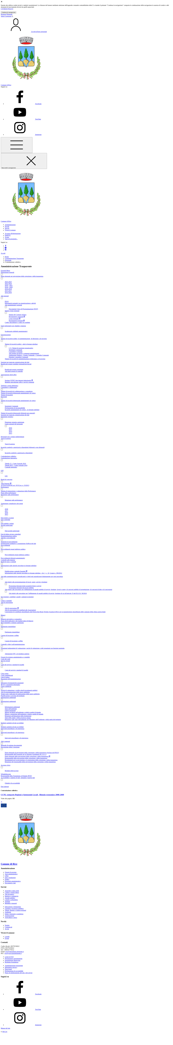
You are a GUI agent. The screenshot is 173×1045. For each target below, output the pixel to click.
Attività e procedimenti (8, 538)
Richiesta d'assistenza (11, 962)
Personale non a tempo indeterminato (12, 437)
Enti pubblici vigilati (7, 523)
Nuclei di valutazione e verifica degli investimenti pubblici (19, 690)
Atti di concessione (7, 602)
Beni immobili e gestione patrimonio (12, 623)
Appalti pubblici (10, 898)
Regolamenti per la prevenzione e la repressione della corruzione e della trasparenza (31, 760)
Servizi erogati (5, 661)
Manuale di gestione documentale (11, 745)
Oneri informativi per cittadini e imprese (13, 326)
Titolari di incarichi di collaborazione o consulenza (17, 391)
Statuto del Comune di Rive (17, 315)
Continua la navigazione (8, 12)
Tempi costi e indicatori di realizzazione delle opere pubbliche (20, 694)
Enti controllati (5, 520)
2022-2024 (8, 283)
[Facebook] (5, 246)
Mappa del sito (5, 1028)
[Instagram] (5, 250)
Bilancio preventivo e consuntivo (11, 619)
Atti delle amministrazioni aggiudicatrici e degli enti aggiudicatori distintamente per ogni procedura (32, 576)
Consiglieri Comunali (15, 351)
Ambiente (8, 912)
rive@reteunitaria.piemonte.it (14, 951)
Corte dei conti (5, 659)
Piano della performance (8, 493)
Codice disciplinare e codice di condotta (17, 322)
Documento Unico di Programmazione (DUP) (23, 309)
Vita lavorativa (9, 894)
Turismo (7, 901)
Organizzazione (6, 335)
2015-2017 (8, 291)
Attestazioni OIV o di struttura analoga (17, 654)
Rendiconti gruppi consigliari (14, 369)
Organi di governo (10, 872)
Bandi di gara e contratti (8, 562)
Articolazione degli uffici (9, 375)
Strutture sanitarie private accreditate (12, 723)
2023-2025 (8, 282)
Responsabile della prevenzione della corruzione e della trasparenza (26, 758)
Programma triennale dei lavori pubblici (21, 588)
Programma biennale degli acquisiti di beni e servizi (25, 586)
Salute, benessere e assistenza (14, 914)
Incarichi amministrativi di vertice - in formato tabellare (22, 410)
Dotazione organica (7, 417)
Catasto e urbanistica (11, 900)
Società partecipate (7, 525)
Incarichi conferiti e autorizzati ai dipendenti (18, 453)
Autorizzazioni (9, 916)
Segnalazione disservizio (12, 960)
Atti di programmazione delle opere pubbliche (15, 692)
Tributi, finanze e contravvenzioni (15, 910)
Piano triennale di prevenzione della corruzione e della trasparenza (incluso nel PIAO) (32, 752)
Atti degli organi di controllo (14, 371)
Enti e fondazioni (10, 877)
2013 (10, 433)
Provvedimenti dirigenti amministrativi (13, 558)
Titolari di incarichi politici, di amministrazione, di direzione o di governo (24, 339)
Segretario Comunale (15, 350)
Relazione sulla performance (10, 495)
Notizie (7, 925)
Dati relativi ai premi (7, 518)
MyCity (4, 1032)
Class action (4, 673)
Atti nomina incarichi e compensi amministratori (24, 353)
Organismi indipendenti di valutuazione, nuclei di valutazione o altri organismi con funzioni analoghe (32, 648)
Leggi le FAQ (9, 957)
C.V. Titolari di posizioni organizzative (21, 348)
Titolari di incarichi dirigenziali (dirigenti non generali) (18, 413)
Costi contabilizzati (7, 675)
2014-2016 (8, 292)
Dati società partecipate (12, 531)
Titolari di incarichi (7, 395)
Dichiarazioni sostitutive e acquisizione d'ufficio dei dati (18, 543)
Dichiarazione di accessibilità (14, 971)
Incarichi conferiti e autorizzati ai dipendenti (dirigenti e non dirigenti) (23, 447)
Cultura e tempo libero (12, 892)
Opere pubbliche (6, 686)
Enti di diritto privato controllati (11, 534)
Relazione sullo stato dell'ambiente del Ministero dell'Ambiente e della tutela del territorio (33, 719)
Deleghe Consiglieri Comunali (18, 357)
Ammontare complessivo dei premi (12, 503)
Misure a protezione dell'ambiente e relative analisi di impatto (24, 714)
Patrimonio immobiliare (8, 626)
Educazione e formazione (13, 907)
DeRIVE (8, 235)
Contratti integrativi (11, 467)
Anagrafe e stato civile (12, 891)
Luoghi (7, 936)
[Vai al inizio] (1, 802)
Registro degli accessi (11, 771)
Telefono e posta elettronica (9, 385)
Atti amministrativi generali (13, 305)
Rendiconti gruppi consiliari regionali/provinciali (16, 364)
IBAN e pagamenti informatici (10, 685)
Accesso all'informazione (13, 233)
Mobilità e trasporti (11, 903)
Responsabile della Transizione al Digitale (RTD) (16, 776)
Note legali (8, 969)
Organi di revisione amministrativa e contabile (15, 657)
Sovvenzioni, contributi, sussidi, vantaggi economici (17, 597)
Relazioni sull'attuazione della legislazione (18, 716)
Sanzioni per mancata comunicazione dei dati (15, 362)
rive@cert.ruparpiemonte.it (13, 953)
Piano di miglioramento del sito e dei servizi (18, 973)
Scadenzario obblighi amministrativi (16, 331)
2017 (6, 511)
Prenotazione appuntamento (13, 958)
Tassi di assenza (6, 438)
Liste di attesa (5, 677)
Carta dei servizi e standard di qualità (12, 665)
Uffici (7, 876)
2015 (10, 430)
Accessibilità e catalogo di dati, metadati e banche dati (18, 778)
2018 (6, 509)
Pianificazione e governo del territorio (13, 696)
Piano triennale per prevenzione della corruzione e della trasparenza (22, 276)
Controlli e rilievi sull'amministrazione (13, 644)
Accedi (3, 253)
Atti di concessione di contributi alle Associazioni (20, 610)
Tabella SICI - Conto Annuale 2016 (16, 465)
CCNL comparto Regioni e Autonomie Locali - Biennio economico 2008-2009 (32, 795)
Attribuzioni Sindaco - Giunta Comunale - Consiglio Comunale (29, 355)
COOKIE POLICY (7, 9)
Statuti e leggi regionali (12, 311)
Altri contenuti (5, 741)
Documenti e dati (10, 883)
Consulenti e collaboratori (9, 387)
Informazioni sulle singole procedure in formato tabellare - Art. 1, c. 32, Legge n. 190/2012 (33, 573)
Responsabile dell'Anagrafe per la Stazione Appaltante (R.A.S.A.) (25, 754)
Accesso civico (5, 765)
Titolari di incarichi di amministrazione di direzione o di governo (25, 359)
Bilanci (3, 615)
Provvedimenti (5, 545)
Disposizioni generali (7, 272)
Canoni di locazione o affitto (10, 635)
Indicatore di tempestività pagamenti (12, 683)
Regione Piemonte (6, 14)
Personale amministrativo (13, 881)
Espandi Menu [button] (5, 270)
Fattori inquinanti (10, 710)
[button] (10, 225)
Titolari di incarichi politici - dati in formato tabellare (21, 344)
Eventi (7, 938)
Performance (5, 487)
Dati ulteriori (5, 786)
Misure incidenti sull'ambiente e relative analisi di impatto (23, 712)
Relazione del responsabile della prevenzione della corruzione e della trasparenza (30, 762)
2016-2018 (8, 289)
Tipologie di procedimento (9, 542)
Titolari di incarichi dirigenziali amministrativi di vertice (18, 393)
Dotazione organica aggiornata (14, 422)
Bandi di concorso (6, 479)
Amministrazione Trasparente (14, 258)
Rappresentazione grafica (9, 536)
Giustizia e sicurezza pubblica (14, 908)
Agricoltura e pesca (11, 917)
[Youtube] (5, 248)
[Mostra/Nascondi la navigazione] (16, 145)
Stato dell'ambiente (11, 709)
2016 (10, 428)
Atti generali (5, 296)
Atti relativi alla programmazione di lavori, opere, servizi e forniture (26, 582)
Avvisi (7, 929)
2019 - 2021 (9, 285)
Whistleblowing (6, 774)
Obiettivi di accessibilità (12, 783)
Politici (7, 879)
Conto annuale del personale (14, 424)
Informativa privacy (11, 967)
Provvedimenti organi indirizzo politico (13, 549)
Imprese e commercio (11, 896)
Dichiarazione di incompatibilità (15, 408)
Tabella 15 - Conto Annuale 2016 (15, 463)
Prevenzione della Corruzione (10, 747)
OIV (2, 470)
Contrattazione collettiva (8, 456)
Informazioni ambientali (8, 697)
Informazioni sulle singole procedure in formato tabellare (18, 565)
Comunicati (8, 927)
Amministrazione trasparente (14, 965)
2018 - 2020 (9, 287)
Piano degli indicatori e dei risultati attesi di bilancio (17, 621)
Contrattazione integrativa (9, 458)
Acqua (7, 237)
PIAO (7, 301)
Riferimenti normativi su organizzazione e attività (20, 303)
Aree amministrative (11, 874)
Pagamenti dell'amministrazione (11, 679)
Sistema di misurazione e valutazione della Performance (18, 491)
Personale (8, 260)
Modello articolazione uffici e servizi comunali (19, 382)
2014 (10, 431)
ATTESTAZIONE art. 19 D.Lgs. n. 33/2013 (15, 485)
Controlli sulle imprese (8, 560)
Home (7, 257)
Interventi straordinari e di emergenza (12, 728)
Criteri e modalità (6, 601)
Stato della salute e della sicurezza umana (18, 718)
